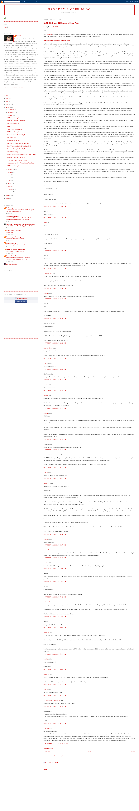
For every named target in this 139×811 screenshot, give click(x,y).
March (10, 186)
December (11, 110)
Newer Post (47, 752)
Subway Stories (10, 232)
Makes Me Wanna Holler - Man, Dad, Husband (20, 224)
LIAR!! (9, 126)
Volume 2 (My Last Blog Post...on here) (16, 245)
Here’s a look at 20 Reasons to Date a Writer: (57, 40)
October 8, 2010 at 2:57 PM (55, 380)
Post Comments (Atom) (58, 756)
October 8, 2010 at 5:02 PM (55, 597)
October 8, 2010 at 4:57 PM (55, 545)
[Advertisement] (60, 788)
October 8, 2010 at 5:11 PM (55, 685)
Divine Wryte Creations (13, 230)
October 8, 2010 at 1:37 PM (55, 251)
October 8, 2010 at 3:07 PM (55, 408)
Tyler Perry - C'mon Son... (14, 129)
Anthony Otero (48, 273)
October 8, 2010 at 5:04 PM (55, 627)
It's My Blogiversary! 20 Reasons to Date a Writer (61, 23)
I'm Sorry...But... (12, 137)
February (10, 189)
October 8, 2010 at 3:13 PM (55, 439)
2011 (7, 104)
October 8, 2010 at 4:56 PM (55, 534)
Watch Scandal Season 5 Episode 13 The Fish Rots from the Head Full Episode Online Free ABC (19, 218)
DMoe (45, 222)
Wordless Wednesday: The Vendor (15, 238)
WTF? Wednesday (12, 152)
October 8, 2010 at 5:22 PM (55, 695)
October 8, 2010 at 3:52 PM (55, 467)
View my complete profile (13, 87)
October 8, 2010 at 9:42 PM (55, 724)
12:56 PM (55, 27)
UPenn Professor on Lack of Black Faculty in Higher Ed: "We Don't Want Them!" (20, 210)
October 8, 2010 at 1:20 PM (55, 207)
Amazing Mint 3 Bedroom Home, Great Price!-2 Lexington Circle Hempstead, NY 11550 (18, 258)
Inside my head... (11, 243)
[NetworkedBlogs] (21, 298)
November (11, 112)
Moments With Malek (12, 216)
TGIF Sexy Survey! (13, 118)
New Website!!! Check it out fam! (15, 251)
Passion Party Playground (14, 256)
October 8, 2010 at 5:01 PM (55, 582)
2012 (7, 101)
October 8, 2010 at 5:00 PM (55, 569)
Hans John (47, 729)
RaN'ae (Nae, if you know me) (52, 700)
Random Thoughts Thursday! (16, 120)
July (9, 175)
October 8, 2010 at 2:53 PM (55, 369)
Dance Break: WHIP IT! (14, 140)
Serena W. (46, 483)
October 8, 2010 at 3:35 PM (55, 450)
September (11, 169)
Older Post (132, 752)
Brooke (46, 293)
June (9, 178)
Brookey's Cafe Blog (69, 9)
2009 (7, 195)
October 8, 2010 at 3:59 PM (55, 478)
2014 (7, 96)
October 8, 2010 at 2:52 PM (55, 343)
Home (89, 752)
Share (45, 769)
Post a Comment (48, 748)
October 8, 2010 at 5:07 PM (55, 654)
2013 (7, 99)
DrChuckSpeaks (11, 208)
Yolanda (46, 395)
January (10, 192)
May (9, 181)
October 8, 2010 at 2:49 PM (55, 299)
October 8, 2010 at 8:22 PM (55, 706)
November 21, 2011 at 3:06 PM (56, 743)
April (9, 183)
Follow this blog (21, 301)
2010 (7, 107)
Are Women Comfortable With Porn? (18, 143)
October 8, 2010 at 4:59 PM (55, 558)
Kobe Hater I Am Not (13, 123)
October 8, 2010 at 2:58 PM (55, 390)
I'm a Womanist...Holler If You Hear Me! (19, 146)
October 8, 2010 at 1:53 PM (55, 268)
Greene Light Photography (14, 237)
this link (49, 34)
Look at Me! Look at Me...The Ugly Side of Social (19, 226)
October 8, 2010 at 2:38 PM (55, 288)
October (10, 115)
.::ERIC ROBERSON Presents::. (16, 249)
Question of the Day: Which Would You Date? (20, 163)
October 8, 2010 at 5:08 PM (55, 669)
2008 (7, 198)
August (10, 172)
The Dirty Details (11, 264)
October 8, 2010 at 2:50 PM (55, 319)
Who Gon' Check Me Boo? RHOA (17, 160)
